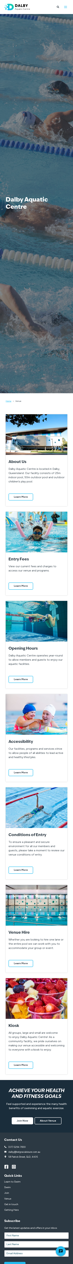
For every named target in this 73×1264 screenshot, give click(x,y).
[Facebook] (8, 1166)
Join (6, 1192)
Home (8, 401)
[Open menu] (65, 7)
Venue (7, 1198)
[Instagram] (15, 1166)
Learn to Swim (12, 1181)
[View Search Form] (57, 7)
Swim (7, 1187)
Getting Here (11, 1209)
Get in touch (11, 1204)
